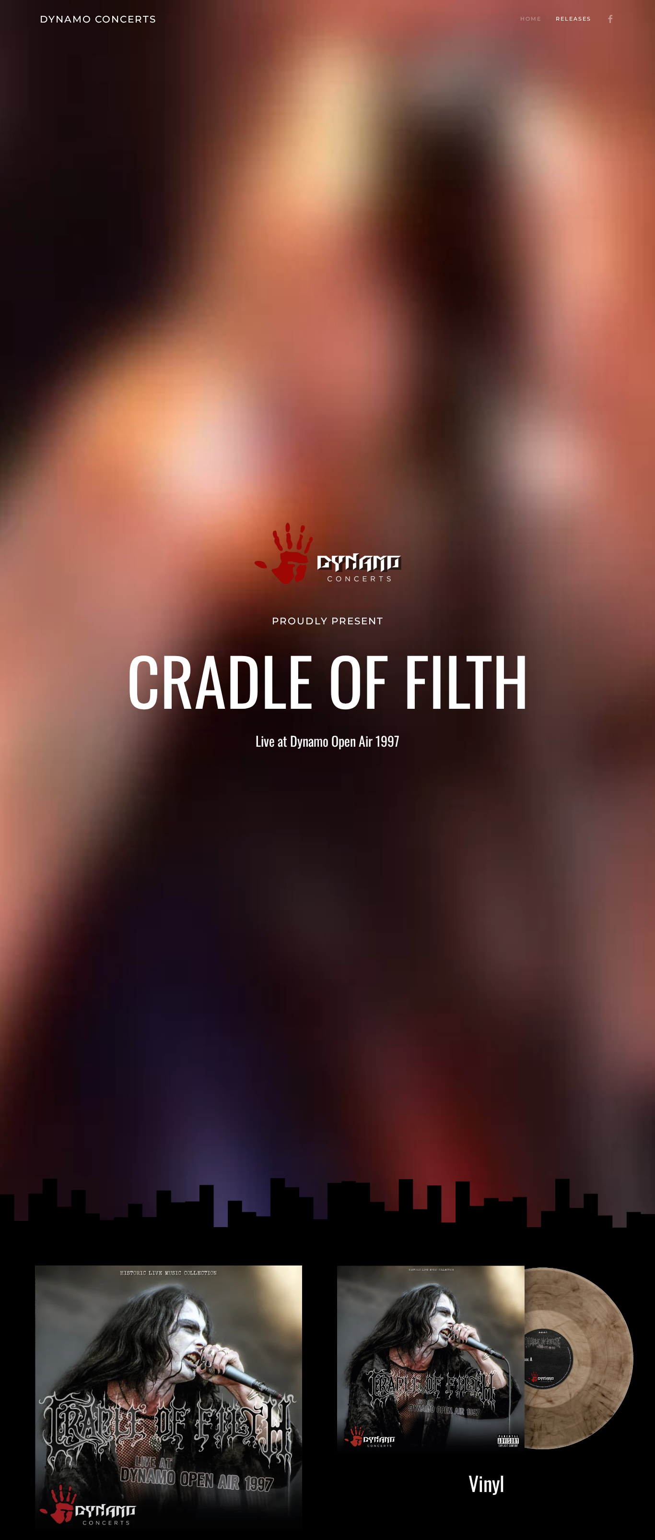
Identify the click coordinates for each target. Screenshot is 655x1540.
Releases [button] (573, 18)
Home (530, 18)
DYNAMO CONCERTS (98, 19)
